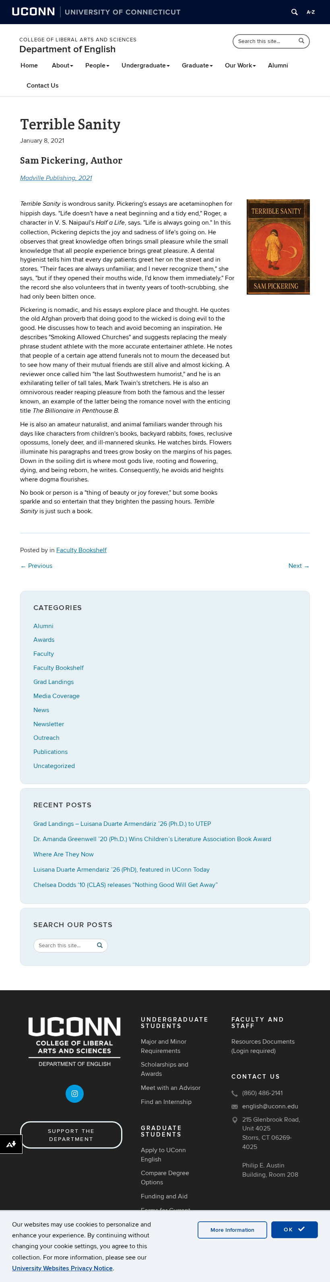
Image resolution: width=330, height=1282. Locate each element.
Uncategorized (54, 766)
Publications (50, 752)
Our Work (238, 65)
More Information (232, 1230)
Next (299, 566)
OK (290, 1229)
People (95, 65)
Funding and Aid (164, 1196)
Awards (43, 640)
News (41, 710)
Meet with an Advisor (170, 1088)
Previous (36, 566)
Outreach (46, 738)
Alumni (278, 65)
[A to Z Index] (310, 12)
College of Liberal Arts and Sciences (78, 40)
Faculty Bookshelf (81, 550)
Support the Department (71, 1135)
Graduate (195, 65)
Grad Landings (53, 682)
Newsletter (48, 724)
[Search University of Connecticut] (294, 12)
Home (29, 65)
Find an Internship (166, 1102)
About (60, 65)
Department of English (67, 49)
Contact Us (43, 86)
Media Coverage (56, 696)
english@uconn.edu (270, 1106)
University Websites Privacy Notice (62, 1268)
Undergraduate (144, 65)
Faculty (43, 654)
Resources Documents (263, 1042)
